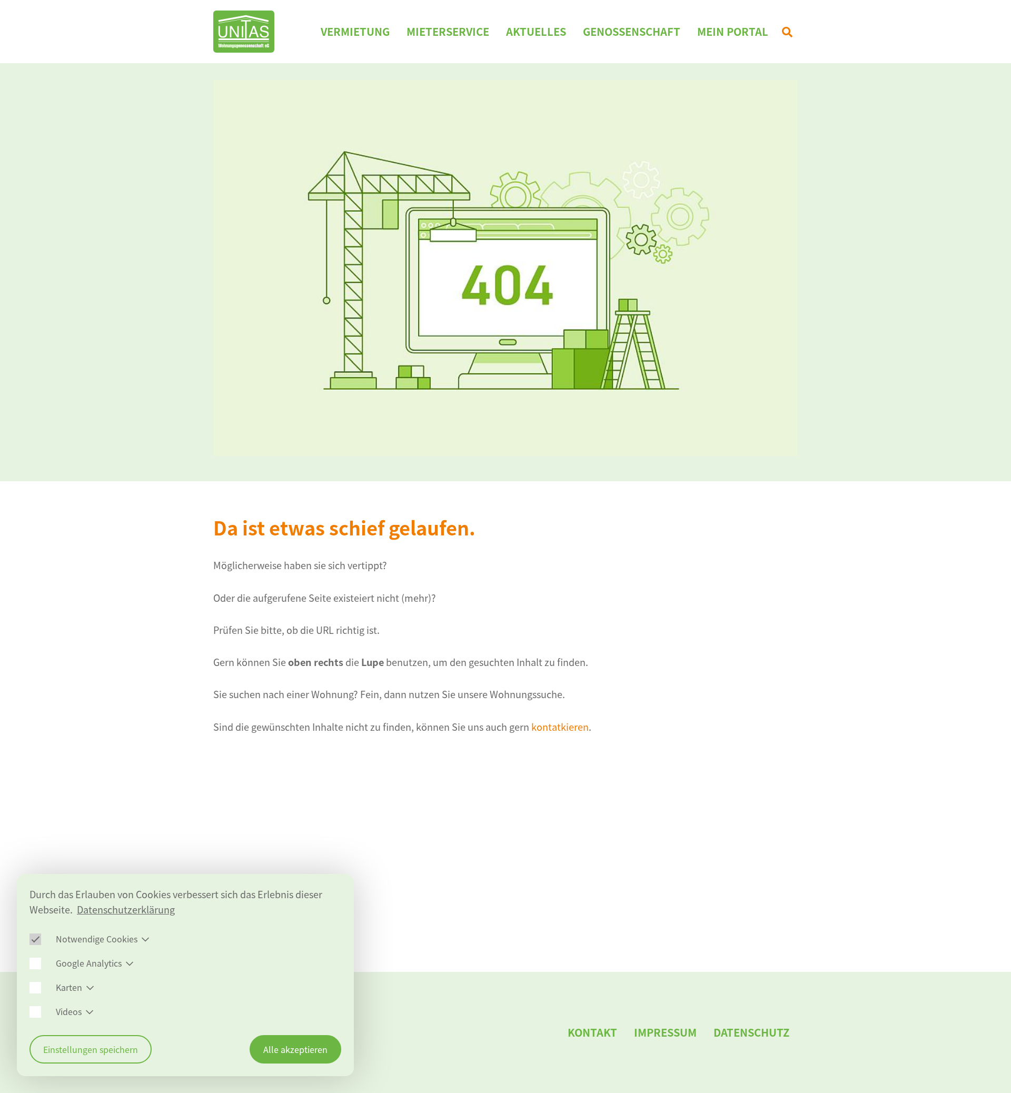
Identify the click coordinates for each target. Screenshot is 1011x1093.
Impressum (665, 1032)
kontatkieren (560, 727)
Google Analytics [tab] (89, 963)
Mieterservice (448, 31)
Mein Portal (732, 31)
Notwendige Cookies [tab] (96, 938)
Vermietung (355, 31)
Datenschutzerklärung (126, 909)
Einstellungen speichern (90, 1049)
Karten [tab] (69, 987)
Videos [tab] (69, 1011)
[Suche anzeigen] (787, 31)
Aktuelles (536, 31)
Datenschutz (751, 1032)
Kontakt (592, 1032)
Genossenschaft (631, 31)
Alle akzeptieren (295, 1049)
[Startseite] (243, 32)
